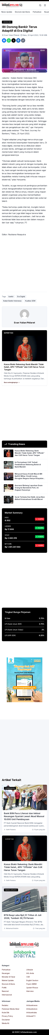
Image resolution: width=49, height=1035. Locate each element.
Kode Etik (5, 1012)
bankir (11, 296)
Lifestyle (29, 970)
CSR (28, 977)
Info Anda (30, 973)
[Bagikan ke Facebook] (4, 40)
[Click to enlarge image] (24, 60)
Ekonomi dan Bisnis (22, 12)
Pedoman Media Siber (10, 1009)
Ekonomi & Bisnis (8, 984)
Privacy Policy (7, 1016)
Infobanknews (31, 1005)
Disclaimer (6, 1020)
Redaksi (5, 1005)
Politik (4, 988)
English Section (32, 980)
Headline (7, 22)
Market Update (8, 980)
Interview (30, 991)
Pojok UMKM (31, 984)
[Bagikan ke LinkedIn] (18, 40)
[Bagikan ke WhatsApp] (9, 40)
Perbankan (37, 12)
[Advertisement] (24, 264)
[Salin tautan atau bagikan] (23, 40)
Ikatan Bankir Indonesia (12, 301)
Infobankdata (31, 1012)
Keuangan (6, 973)
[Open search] (40, 5)
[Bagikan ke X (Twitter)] (13, 40)
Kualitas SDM (30, 301)
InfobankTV (31, 1016)
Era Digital (21, 296)
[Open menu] (45, 5)
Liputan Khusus (32, 988)
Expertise (9, 839)
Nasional (5, 991)
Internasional (7, 995)
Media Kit (5, 1023)
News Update (6, 12)
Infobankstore (31, 1009)
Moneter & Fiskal (8, 977)
